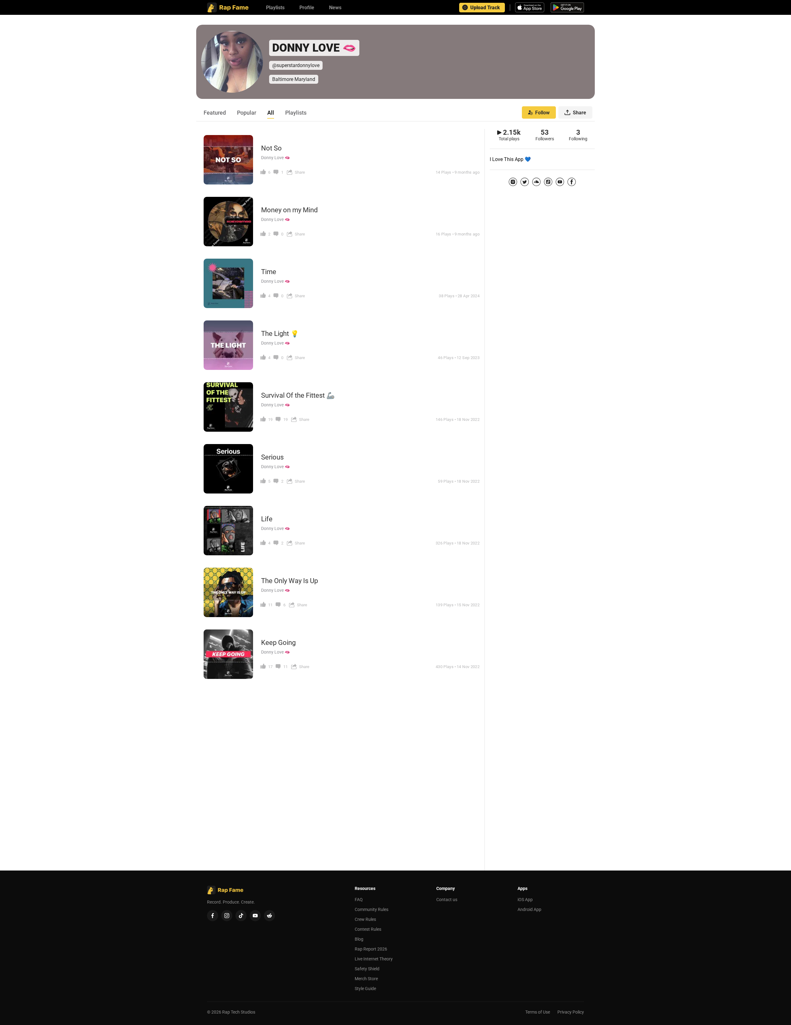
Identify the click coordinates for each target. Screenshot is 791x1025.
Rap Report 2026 (371, 949)
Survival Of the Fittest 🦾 (298, 395)
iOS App (525, 899)
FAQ (359, 899)
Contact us (446, 899)
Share (579, 113)
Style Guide (365, 988)
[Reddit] (269, 915)
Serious (272, 457)
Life (267, 519)
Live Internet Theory (374, 958)
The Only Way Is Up (289, 581)
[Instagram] (513, 181)
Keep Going (278, 642)
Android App (529, 909)
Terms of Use (537, 1012)
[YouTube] (560, 181)
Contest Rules (368, 929)
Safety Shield (367, 968)
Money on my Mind (289, 210)
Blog (359, 939)
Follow (542, 113)
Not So (271, 148)
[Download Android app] (567, 7)
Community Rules (371, 909)
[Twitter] (524, 181)
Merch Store (366, 978)
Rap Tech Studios (238, 1012)
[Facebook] (571, 181)
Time (268, 272)
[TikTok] (548, 181)
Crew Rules (365, 919)
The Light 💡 (280, 333)
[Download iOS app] (530, 7)
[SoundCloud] (536, 181)
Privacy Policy (570, 1012)
